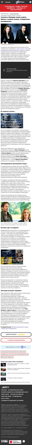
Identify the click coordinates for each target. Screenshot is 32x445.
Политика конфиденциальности (10, 437)
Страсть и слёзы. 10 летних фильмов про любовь (18, 373)
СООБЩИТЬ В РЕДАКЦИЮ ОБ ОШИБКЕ (12, 400)
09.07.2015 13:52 (5, 13)
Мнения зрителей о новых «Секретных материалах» (14, 327)
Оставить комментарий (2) (16, 340)
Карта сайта (5, 398)
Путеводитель (17, 396)
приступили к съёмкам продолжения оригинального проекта (16, 49)
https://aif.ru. (21, 434)
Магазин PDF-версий (16, 394)
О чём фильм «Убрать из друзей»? (15, 377)
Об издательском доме (15, 390)
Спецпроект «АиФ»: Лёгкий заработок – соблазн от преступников (16, 8)
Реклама (4, 390)
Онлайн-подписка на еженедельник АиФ (14, 392)
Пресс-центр (5, 394)
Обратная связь (6, 396)
